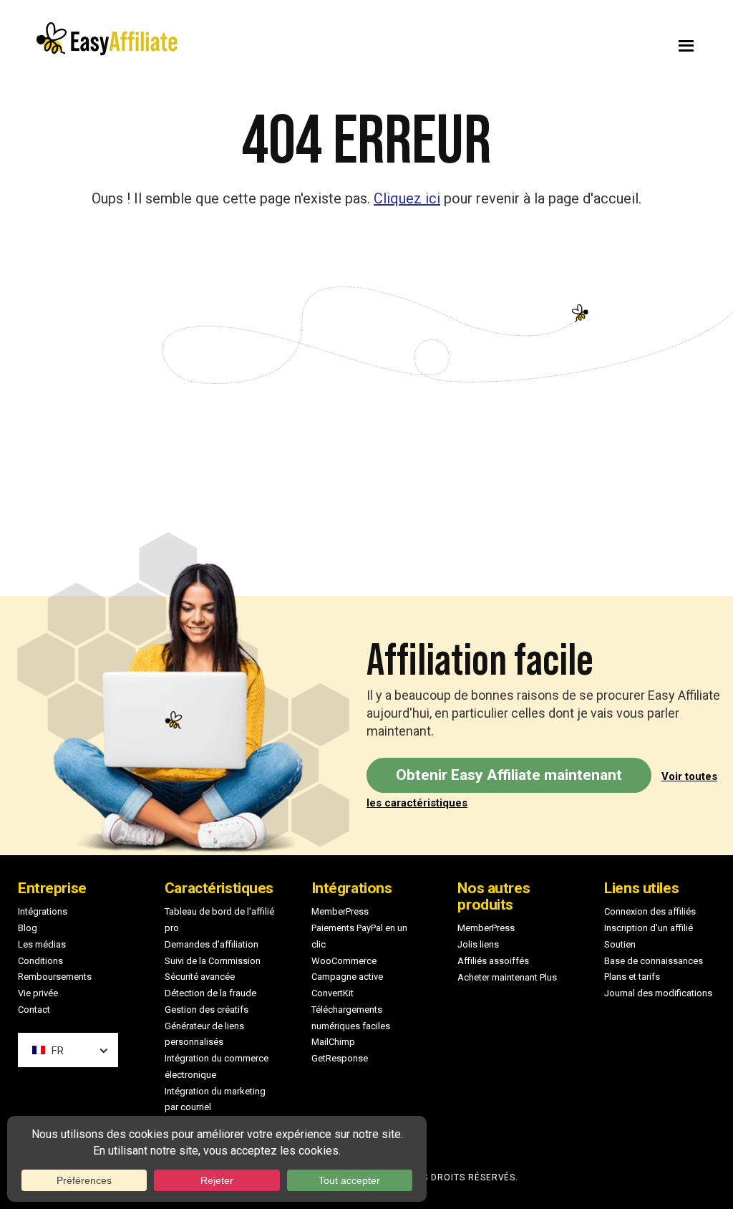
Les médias (42, 944)
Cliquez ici (407, 198)
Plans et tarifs (632, 976)
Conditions (40, 960)
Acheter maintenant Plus (507, 977)
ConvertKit (332, 993)
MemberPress (340, 911)
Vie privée (38, 993)
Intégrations (42, 911)
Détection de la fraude (210, 993)
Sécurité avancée (200, 976)
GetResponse (339, 1058)
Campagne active (347, 976)
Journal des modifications (658, 993)
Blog (27, 928)
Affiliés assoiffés (493, 960)
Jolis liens (478, 944)
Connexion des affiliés (650, 911)
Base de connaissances (653, 960)
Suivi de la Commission (213, 960)
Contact (34, 1009)
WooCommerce (344, 960)
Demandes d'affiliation (211, 944)
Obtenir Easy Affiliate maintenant (509, 775)
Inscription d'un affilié (648, 928)
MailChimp (333, 1041)
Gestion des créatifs (206, 1009)
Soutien (620, 944)
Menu (547, 42)
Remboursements (55, 976)
